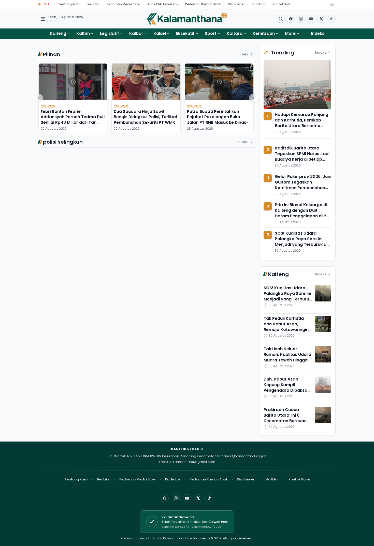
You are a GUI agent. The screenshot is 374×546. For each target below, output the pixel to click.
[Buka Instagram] (301, 19)
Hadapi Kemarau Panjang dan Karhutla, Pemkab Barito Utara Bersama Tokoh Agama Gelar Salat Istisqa (301, 126)
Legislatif (109, 33)
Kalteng (58, 33)
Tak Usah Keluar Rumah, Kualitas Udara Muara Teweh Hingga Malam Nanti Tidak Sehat (287, 360)
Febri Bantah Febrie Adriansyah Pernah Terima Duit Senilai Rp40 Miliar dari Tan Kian (73, 119)
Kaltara (234, 33)
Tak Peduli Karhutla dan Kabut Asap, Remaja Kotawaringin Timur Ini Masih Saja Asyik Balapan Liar (286, 329)
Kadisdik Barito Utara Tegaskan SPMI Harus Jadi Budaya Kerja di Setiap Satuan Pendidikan (302, 156)
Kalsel (159, 33)
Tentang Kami (69, 4)
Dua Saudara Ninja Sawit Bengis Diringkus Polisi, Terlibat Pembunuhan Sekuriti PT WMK (146, 117)
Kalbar (136, 33)
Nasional (48, 106)
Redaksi (93, 4)
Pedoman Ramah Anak (203, 4)
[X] (198, 498)
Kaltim (83, 33)
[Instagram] (176, 498)
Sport (211, 33)
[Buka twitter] (321, 19)
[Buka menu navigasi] (43, 18)
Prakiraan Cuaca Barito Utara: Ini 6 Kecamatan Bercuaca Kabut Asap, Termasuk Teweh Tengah (287, 421)
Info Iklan (259, 4)
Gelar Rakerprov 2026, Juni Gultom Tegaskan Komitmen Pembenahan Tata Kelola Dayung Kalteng (303, 188)
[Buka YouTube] (311, 19)
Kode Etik (172, 479)
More (290, 33)
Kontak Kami (282, 4)
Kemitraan (264, 33)
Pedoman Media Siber (123, 4)
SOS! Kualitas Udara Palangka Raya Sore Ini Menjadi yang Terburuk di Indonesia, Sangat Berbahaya (301, 244)
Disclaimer (236, 4)
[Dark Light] (332, 4)
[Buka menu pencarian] (281, 19)
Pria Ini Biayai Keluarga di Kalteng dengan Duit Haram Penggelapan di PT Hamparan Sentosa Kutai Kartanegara (302, 216)
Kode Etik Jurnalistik (163, 4)
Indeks (317, 33)
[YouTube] (187, 498)
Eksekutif (185, 33)
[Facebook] (291, 19)
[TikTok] (209, 498)
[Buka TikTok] (331, 19)
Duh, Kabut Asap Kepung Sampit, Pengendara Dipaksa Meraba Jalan (285, 387)
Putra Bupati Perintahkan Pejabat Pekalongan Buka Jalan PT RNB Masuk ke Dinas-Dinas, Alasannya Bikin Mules (218, 119)
